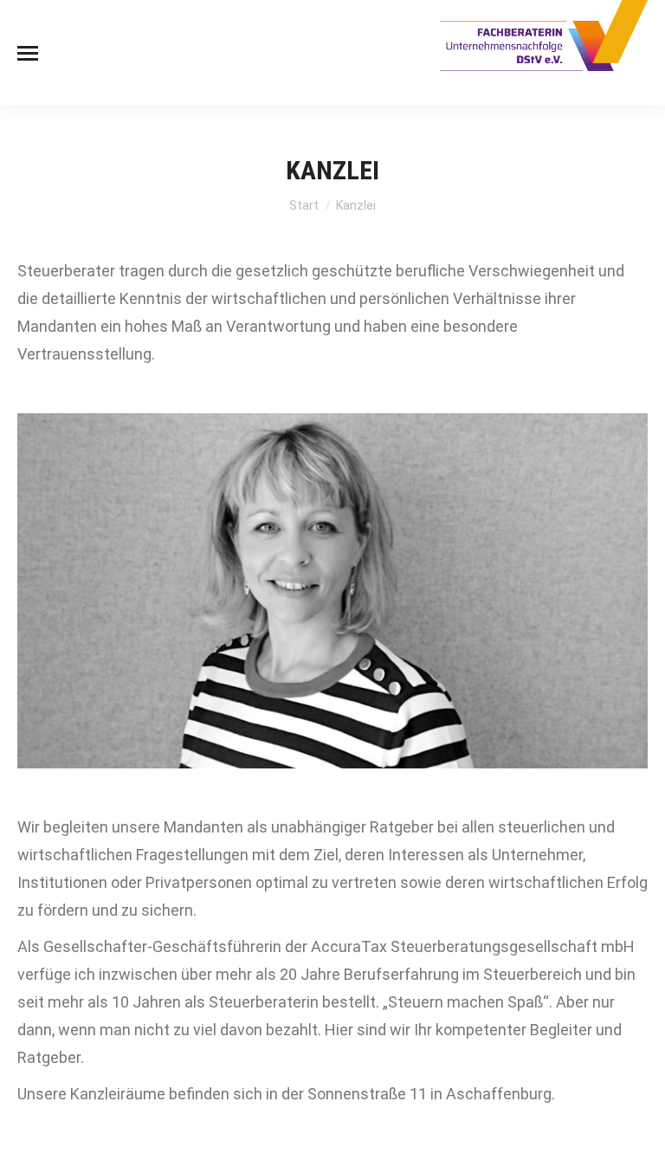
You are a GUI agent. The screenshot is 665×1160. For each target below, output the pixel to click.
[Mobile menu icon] (27, 53)
